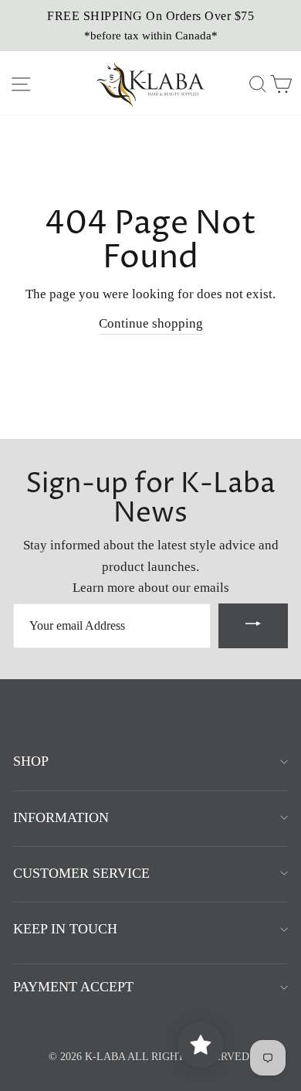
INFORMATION (61, 817)
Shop (31, 761)
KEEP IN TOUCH (65, 928)
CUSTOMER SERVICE (81, 873)
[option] (150, 25)
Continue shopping (151, 323)
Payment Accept (73, 986)
